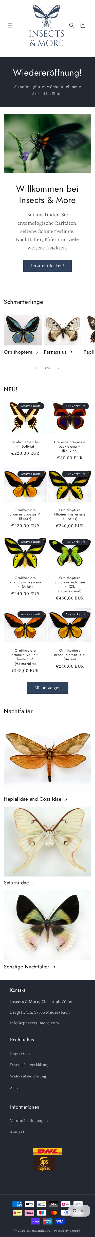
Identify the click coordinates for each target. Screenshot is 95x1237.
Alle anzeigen (47, 687)
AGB (14, 1088)
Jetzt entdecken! (47, 265)
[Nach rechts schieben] (58, 368)
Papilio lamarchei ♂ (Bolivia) (25, 444)
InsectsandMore (39, 1230)
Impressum (20, 1053)
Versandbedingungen (29, 1120)
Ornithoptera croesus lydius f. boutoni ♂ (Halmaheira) (25, 657)
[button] (10, 25)
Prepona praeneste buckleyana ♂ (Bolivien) (69, 446)
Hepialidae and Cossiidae (33, 799)
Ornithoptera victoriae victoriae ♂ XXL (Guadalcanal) (70, 585)
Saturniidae (16, 883)
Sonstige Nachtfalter (27, 967)
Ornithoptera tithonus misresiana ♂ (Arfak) (70, 514)
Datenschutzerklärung (30, 1064)
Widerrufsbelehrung (28, 1076)
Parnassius (55, 352)
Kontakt (17, 1132)
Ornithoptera (18, 352)
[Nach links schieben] (36, 368)
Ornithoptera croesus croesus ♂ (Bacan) (25, 514)
